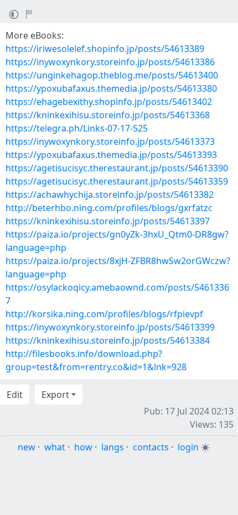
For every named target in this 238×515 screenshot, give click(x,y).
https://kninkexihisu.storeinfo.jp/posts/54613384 (108, 340)
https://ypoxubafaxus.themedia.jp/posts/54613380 (111, 88)
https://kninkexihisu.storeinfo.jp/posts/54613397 (108, 221)
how (83, 447)
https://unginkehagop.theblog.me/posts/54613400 (112, 75)
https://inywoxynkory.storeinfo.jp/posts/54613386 (110, 62)
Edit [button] (15, 394)
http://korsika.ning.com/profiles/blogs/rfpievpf (104, 314)
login (188, 447)
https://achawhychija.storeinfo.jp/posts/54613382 (110, 194)
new (26, 447)
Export (55, 394)
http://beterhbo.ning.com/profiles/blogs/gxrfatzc (109, 208)
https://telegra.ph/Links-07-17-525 (77, 128)
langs (112, 447)
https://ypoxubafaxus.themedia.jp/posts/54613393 (111, 155)
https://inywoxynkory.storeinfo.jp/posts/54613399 (110, 327)
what (54, 447)
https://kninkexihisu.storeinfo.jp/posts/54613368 (108, 115)
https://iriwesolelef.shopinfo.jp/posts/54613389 (105, 49)
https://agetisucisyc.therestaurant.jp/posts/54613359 (117, 181)
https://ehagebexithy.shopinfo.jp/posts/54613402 (109, 102)
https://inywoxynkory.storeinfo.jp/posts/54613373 (110, 141)
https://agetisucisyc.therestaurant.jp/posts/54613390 (117, 168)
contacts (151, 447)
